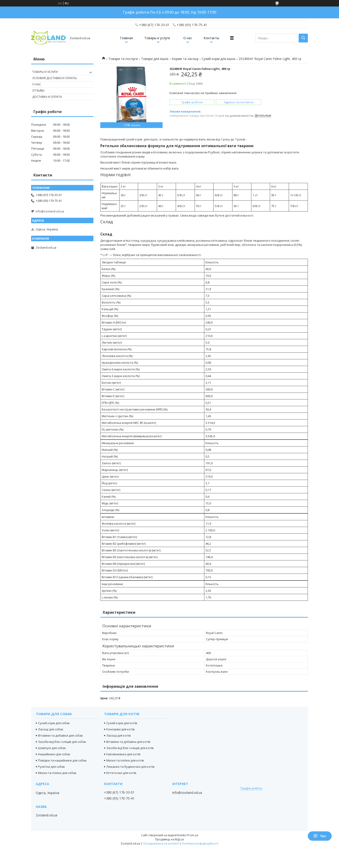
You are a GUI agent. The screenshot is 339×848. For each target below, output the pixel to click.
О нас (187, 38)
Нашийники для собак (54, 754)
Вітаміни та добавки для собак (60, 735)
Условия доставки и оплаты (54, 78)
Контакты (211, 38)
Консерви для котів (120, 729)
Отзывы (38, 90)
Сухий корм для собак (54, 723)
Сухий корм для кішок (218, 59)
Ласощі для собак (50, 729)
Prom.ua (192, 835)
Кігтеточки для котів (121, 773)
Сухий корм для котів (121, 723)
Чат (323, 836)
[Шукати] (303, 38)
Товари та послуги (123, 59)
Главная (126, 38)
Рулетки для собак (51, 767)
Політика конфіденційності (200, 843)
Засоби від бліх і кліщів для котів (130, 748)
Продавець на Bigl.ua (169, 839)
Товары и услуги (157, 38)
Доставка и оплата (47, 97)
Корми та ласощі (185, 59)
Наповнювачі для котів (123, 754)
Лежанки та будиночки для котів (130, 767)
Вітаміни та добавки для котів (128, 742)
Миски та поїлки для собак (57, 773)
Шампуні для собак (52, 748)
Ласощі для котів (118, 735)
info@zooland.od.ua (50, 211)
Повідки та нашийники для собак (62, 760)
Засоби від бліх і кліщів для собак (62, 742)
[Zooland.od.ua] (48, 38)
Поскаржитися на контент (161, 843)
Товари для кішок (155, 59)
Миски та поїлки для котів (125, 760)
